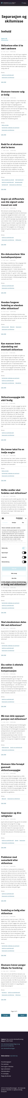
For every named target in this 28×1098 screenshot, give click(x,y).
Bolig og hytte (5, 125)
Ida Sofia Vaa (14, 1056)
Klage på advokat (6, 1076)
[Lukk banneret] (25, 518)
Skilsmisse (18, 995)
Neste (22, 1015)
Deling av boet (5, 327)
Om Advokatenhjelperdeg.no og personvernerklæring (10, 1045)
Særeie (16, 840)
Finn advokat (5, 1064)
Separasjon (18, 327)
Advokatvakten (5, 1071)
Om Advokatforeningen (8, 1048)
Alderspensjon (5, 747)
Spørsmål (4, 38)
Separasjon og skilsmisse (8, 77)
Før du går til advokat (7, 1066)
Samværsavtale (18, 182)
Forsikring (4, 992)
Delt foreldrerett (19, 180)
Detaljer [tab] (14, 522)
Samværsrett (5, 184)
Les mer (3, 82)
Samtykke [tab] (5, 522)
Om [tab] (23, 522)
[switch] (24, 553)
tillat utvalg (14, 573)
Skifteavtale (18, 240)
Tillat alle (14, 568)
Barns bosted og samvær (8, 180)
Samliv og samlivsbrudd (8, 75)
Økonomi (12, 327)
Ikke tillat (14, 578)
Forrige (6, 1015)
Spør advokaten (5, 1069)
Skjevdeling (18, 383)
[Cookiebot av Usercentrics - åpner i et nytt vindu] (16, 518)
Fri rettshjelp (5, 1073)
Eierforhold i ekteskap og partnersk (10, 127)
